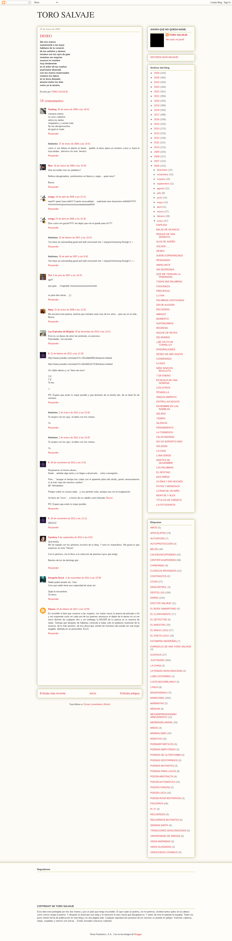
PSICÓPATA (156, 803)
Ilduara (51, 609)
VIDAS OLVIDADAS (160, 846)
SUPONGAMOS (164, 323)
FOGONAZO (163, 286)
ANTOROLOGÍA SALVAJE (164, 57)
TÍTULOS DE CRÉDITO (169, 500)
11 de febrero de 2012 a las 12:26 (67, 353)
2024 (157, 82)
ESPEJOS (161, 225)
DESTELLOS (157, 592)
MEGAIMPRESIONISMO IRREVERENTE (163, 715)
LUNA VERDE (163, 455)
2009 (157, 151)
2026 (157, 73)
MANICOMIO (157, 698)
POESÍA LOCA (158, 792)
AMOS (153, 527)
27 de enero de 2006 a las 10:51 (74, 143)
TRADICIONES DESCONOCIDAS (168, 830)
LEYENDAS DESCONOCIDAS (166, 670)
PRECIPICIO (163, 291)
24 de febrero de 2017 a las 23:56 (72, 609)
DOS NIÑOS (162, 477)
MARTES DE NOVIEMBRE (164, 461)
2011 (157, 142)
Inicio (93, 693)
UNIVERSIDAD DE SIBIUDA (165, 836)
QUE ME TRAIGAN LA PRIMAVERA (168, 275)
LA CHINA (155, 665)
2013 (157, 133)
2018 (157, 110)
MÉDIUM (155, 708)
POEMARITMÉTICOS (162, 744)
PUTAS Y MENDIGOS (168, 486)
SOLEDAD (161, 446)
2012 (157, 138)
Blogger (138, 934)
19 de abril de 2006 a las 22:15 (71, 197)
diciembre (162, 169)
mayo (160, 202)
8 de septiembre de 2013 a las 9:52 (75, 537)
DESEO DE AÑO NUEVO (169, 354)
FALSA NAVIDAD (165, 437)
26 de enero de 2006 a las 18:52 (73, 109)
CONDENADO (164, 358)
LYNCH (154, 687)
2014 (157, 128)
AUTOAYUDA (157, 538)
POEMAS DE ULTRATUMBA (165, 754)
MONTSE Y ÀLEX (165, 495)
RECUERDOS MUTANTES (164, 819)
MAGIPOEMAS (158, 692)
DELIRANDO (163, 337)
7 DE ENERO (163, 375)
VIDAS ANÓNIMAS (160, 841)
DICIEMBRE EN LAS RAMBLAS (167, 407)
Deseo (109, 498)
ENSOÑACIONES (165, 349)
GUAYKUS (156, 654)
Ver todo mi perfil (175, 39)
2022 (157, 91)
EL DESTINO (163, 472)
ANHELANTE (163, 265)
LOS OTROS (163, 387)
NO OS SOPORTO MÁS (169, 441)
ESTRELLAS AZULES (168, 401)
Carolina (52, 537)
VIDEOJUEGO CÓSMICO (164, 852)
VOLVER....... (163, 246)
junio (160, 197)
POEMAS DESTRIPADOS (164, 760)
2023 (157, 87)
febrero (161, 216)
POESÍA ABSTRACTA (161, 776)
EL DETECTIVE (158, 619)
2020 (157, 100)
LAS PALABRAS (164, 467)
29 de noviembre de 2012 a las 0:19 (68, 462)
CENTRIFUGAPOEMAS (163, 560)
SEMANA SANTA (159, 825)
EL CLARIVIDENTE (160, 614)
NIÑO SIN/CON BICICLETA (164, 369)
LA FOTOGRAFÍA (165, 504)
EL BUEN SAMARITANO (163, 608)
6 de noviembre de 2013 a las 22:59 (83, 578)
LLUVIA (160, 295)
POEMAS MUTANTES (162, 765)
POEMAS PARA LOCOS (163, 771)
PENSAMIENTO (164, 427)
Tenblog (52, 109)
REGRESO (162, 328)
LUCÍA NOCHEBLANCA (163, 681)
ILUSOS (160, 363)
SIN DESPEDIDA (165, 269)
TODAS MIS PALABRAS (169, 281)
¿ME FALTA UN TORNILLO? (164, 343)
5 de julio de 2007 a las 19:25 (67, 275)
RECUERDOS (157, 814)
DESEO (160, 251)
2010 (157, 147)
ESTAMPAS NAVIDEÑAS (163, 641)
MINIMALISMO (158, 733)
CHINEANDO (157, 565)
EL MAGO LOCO (159, 630)
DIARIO (154, 597)
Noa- (50, 165)
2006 (157, 165)
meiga (51, 197)
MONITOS (156, 738)
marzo (160, 211)
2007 (157, 161)
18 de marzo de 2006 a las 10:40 (70, 165)
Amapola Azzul (56, 578)
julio (159, 193)
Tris (50, 275)
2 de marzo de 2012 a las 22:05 (74, 412)
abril (159, 207)
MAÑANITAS (157, 703)
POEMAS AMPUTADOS (163, 749)
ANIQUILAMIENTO (166, 397)
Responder (53, 133)
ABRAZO (161, 314)
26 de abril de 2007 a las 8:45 (73, 256)
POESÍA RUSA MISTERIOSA (165, 798)
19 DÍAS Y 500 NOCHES (169, 481)
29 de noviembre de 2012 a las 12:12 (69, 518)
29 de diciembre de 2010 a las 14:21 (93, 331)
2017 (157, 114)
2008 (157, 156)
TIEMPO (160, 418)
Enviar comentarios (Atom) (97, 704)
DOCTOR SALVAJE (160, 603)
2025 (157, 77)
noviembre (163, 174)
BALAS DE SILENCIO (167, 229)
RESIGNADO (163, 260)
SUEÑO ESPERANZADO (169, 255)
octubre (161, 179)
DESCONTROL (158, 587)
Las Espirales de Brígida (61, 331)
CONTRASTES (158, 576)
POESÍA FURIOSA (160, 787)
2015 (157, 124)
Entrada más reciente (53, 693)
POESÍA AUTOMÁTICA (162, 782)
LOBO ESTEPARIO (160, 676)
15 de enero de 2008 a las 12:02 (70, 309)
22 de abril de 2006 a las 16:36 (71, 218)
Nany (50, 309)
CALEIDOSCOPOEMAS (163, 554)
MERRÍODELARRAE (161, 722)
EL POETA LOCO (159, 635)
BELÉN (154, 549)
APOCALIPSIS (158, 533)
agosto (161, 188)
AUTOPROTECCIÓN (161, 543)
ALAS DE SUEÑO (165, 241)
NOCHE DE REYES (166, 332)
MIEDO (154, 727)
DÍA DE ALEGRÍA (165, 304)
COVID (154, 581)
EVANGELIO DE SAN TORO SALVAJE (170, 646)
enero (160, 220)
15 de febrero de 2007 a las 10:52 (75, 237)
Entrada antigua (129, 693)
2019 (157, 105)
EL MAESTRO (157, 624)
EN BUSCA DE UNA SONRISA (166, 381)
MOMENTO (162, 318)
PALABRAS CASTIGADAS (170, 300)
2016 (157, 119)
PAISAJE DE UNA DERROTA (165, 235)
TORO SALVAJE (65, 14)
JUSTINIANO (157, 660)
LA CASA (161, 451)
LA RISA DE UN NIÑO (168, 490)
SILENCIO (161, 423)
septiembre (163, 183)
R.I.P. (153, 809)
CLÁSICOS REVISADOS (163, 570)
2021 (157, 96)
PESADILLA (162, 392)
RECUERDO (163, 309)
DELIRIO (161, 413)
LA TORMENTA (164, 432)
